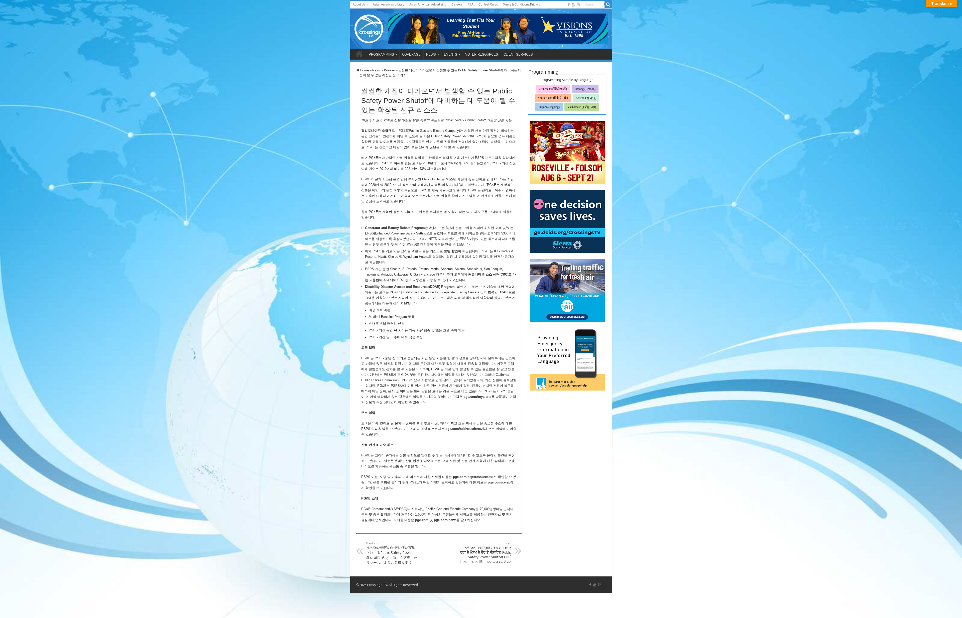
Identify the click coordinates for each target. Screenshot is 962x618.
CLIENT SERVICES (518, 54)
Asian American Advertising (427, 4)
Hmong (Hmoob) (585, 89)
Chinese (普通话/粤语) (553, 89)
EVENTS (450, 54)
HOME (359, 54)
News (376, 70)
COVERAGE (411, 54)
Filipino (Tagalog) (549, 107)
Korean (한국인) (586, 98)
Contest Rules (488, 4)
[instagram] (578, 5)
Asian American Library (388, 4)
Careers (456, 4)
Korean (389, 70)
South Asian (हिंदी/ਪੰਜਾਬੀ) (553, 98)
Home (364, 70)
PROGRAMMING (381, 54)
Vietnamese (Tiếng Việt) (581, 107)
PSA (470, 4)
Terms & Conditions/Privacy (521, 4)
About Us (359, 4)
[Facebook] (568, 5)
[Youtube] (573, 5)
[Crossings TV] (369, 28)
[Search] (608, 4)
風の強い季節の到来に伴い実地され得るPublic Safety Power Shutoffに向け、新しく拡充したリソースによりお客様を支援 (391, 553)
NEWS (431, 54)
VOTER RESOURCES (481, 54)
